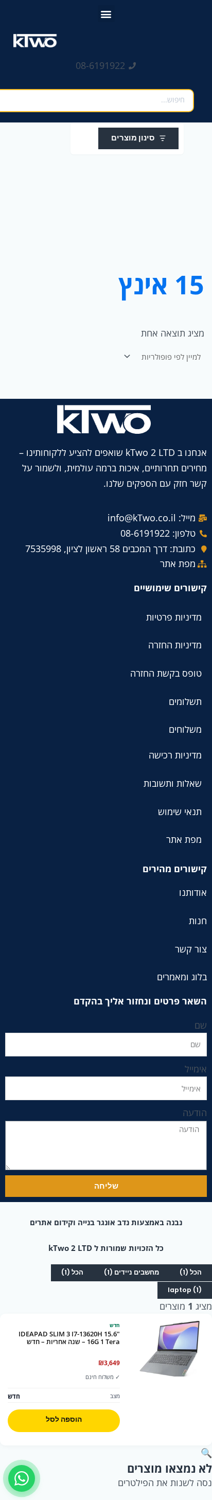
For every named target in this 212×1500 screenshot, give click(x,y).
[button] (106, 13)
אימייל (196, 1069)
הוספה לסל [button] (64, 1419)
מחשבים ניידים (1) (131, 1272)
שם (201, 1025)
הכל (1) (191, 1272)
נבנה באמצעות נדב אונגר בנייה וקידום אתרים (106, 1222)
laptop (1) (185, 1289)
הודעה (195, 1112)
